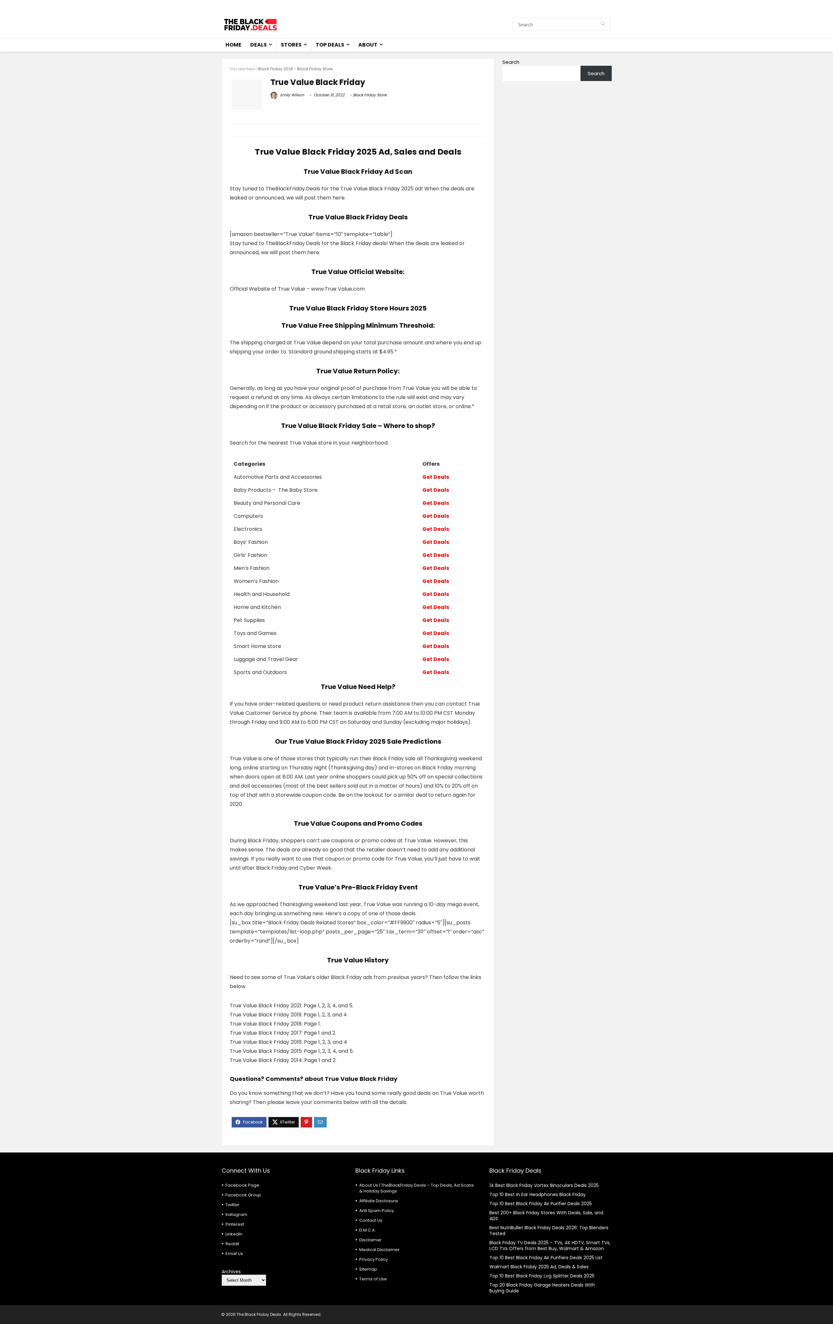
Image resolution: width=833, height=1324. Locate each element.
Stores (291, 44)
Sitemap (368, 1269)
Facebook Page (242, 1185)
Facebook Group (243, 1195)
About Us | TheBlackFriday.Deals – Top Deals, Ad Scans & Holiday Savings (416, 1188)
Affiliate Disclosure (378, 1201)
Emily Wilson (291, 95)
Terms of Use (373, 1279)
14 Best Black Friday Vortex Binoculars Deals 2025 (544, 1185)
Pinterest (234, 1224)
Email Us (234, 1253)
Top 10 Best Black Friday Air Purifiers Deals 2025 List (546, 1257)
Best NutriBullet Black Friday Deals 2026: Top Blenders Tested (548, 1230)
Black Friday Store (315, 69)
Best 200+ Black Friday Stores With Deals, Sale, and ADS (546, 1215)
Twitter (232, 1205)
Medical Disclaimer (379, 1250)
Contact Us (370, 1220)
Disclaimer (370, 1240)
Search (510, 62)
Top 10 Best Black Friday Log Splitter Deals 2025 (541, 1276)
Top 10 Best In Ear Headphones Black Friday (537, 1194)
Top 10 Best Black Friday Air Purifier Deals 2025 (540, 1203)
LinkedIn (233, 1234)
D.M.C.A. (367, 1230)
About (367, 44)
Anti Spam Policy (376, 1210)
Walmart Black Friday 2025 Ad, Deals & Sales (539, 1266)
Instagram (236, 1214)
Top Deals (330, 44)
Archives (231, 1272)
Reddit (232, 1244)
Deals (258, 44)
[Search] (602, 24)
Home (233, 44)
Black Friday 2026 (275, 69)
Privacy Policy (373, 1259)
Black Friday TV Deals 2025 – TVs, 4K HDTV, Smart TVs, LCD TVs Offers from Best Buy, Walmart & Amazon (549, 1245)
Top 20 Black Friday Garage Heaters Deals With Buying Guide (542, 1288)
